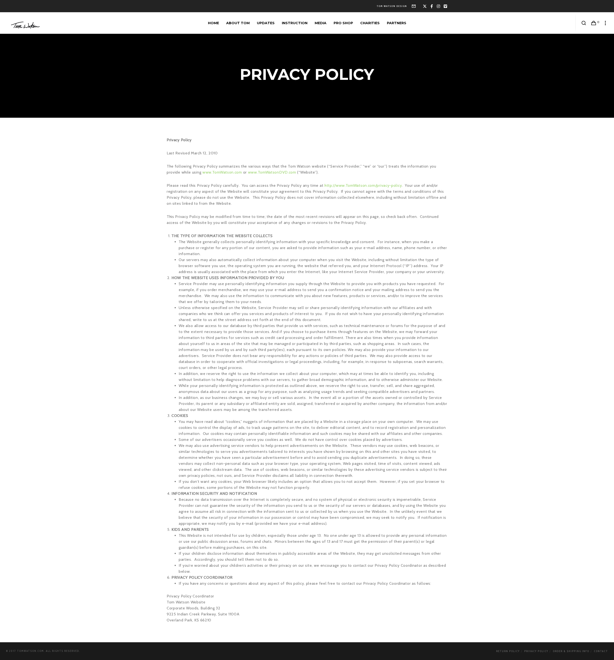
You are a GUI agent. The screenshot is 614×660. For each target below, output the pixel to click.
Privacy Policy (536, 651)
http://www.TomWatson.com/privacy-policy (363, 185)
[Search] (584, 23)
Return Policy (508, 651)
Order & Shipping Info (571, 651)
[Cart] (594, 23)
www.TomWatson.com (222, 172)
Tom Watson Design (392, 6)
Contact (601, 651)
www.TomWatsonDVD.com (272, 172)
